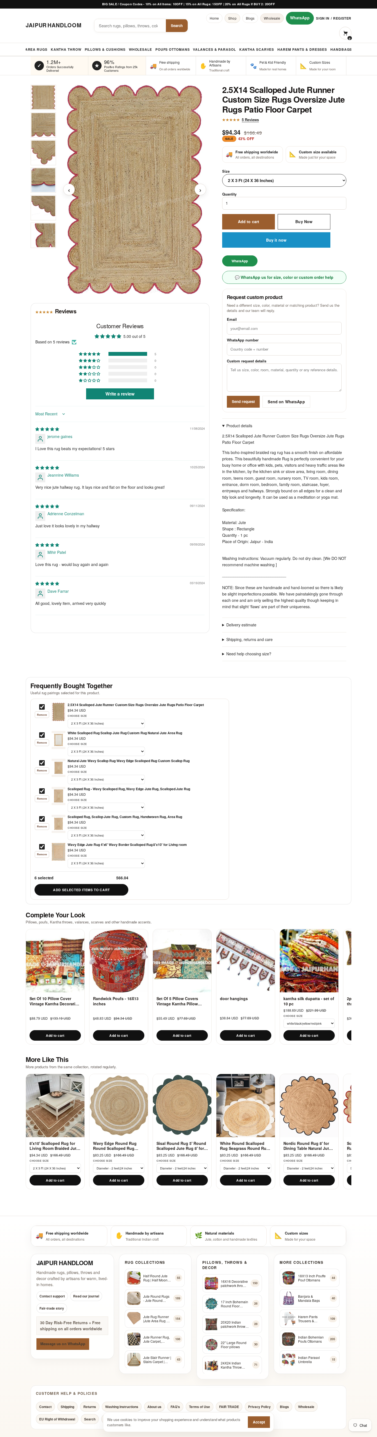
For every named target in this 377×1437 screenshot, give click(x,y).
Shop (232, 18)
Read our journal (86, 1296)
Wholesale (272, 18)
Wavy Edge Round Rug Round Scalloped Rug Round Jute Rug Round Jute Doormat (115, 1146)
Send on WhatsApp (286, 401)
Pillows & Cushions (105, 49)
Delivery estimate (241, 625)
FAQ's (175, 1406)
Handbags (341, 49)
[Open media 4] (43, 180)
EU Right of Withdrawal (57, 1419)
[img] (47, 429)
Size (226, 171)
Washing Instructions (121, 1406)
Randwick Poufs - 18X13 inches (116, 1001)
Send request (243, 401)
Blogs (250, 18)
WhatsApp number (243, 340)
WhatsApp (300, 17)
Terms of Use (199, 1406)
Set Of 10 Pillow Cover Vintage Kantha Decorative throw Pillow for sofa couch (55, 1001)
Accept (259, 1422)
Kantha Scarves (256, 49)
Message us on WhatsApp (62, 1343)
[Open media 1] (43, 97)
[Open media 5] (43, 207)
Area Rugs (36, 49)
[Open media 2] (43, 125)
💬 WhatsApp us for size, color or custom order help (284, 277)
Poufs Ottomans (172, 49)
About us (154, 1406)
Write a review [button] (119, 394)
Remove (42, 715)
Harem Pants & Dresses (302, 49)
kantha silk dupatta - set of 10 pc (308, 1001)
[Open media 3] (43, 152)
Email (232, 319)
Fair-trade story (51, 1308)
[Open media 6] (43, 235)
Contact (45, 1406)
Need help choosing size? (248, 653)
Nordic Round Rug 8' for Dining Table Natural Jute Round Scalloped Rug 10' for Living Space (307, 1146)
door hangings (234, 998)
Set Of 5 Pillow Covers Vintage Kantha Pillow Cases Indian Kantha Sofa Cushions (180, 1001)
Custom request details (246, 361)
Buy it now (276, 240)
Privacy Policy (259, 1406)
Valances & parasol (214, 49)
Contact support (52, 1296)
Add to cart (248, 221)
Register (342, 18)
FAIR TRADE (229, 1406)
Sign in (322, 18)
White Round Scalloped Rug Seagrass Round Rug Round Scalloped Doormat (245, 1146)
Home (214, 18)
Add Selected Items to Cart (81, 889)
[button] (90, 354)
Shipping (67, 1406)
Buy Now (303, 221)
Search (177, 25)
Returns (89, 1406)
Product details (239, 425)
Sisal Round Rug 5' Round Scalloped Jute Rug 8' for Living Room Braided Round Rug (181, 1146)
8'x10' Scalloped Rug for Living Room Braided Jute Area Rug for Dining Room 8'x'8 (54, 1146)
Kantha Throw (66, 49)
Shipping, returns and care (249, 639)
